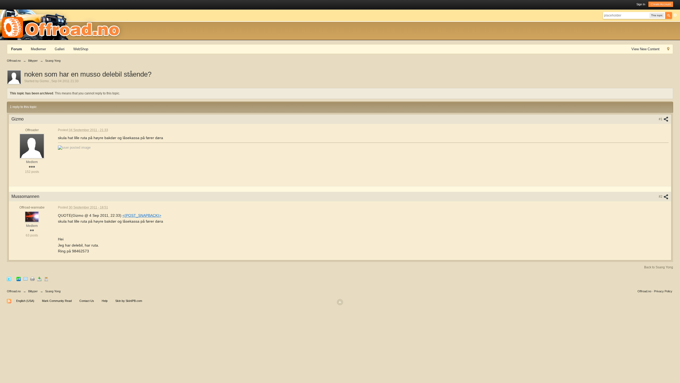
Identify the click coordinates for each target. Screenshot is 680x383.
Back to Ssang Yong (658, 267)
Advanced (675, 15)
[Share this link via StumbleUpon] (18, 279)
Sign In (640, 4)
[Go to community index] (62, 24)
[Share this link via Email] (25, 279)
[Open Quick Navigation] (668, 49)
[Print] (32, 279)
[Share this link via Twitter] (9, 279)
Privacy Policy (663, 291)
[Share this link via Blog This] (46, 279)
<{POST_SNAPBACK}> (141, 215)
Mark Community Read (57, 300)
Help (105, 300)
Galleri (60, 49)
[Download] (39, 279)
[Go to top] (340, 302)
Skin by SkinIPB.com (128, 300)
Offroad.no (14, 291)
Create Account (661, 4)
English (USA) (25, 300)
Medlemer (38, 49)
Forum (16, 49)
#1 (661, 119)
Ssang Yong (53, 291)
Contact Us (86, 300)
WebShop (80, 49)
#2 (661, 196)
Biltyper (33, 291)
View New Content (645, 49)
